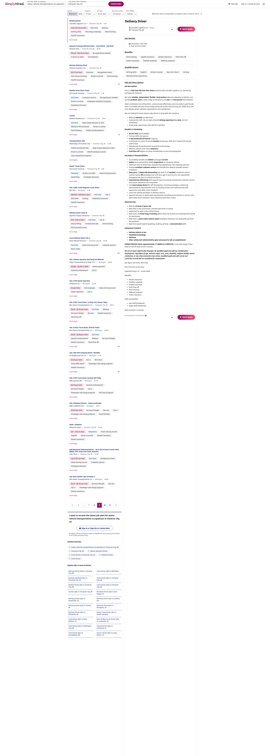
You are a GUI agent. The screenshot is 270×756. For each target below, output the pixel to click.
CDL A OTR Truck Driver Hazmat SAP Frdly (85, 378)
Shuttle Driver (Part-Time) (79, 90)
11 (110, 505)
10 (105, 505)
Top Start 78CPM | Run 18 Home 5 (82, 477)
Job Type (99, 11)
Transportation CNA (77, 141)
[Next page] (116, 505)
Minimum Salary (117, 11)
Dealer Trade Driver (77, 166)
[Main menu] (263, 4)
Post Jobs (234, 4)
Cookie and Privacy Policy (80, 535)
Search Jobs (116, 4)
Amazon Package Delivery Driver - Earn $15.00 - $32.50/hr (91, 46)
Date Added (130, 11)
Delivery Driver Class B (78, 213)
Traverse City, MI (77, 551)
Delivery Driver (75, 21)
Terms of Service (107, 533)
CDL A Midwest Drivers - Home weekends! (85, 403)
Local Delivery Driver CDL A (79, 238)
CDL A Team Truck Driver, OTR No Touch (84, 328)
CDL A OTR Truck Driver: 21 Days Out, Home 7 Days (88, 302)
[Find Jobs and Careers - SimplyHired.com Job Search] (14, 4)
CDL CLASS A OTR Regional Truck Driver (84, 188)
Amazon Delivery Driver (78, 65)
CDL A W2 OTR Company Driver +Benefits (84, 353)
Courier (72, 116)
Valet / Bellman (75, 425)
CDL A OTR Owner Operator (79, 281)
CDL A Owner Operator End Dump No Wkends (86, 259)
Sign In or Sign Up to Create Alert (96, 528)
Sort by (70, 11)
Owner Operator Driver (99, 551)
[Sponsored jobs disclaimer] (201, 14)
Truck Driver (75, 559)
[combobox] (45, 4)
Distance (87, 11)
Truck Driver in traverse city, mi (83, 555)
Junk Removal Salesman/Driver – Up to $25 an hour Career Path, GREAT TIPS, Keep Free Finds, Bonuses (94, 451)
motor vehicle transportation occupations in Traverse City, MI (95, 547)
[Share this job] (172, 29)
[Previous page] (72, 505)
